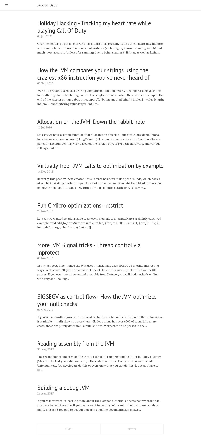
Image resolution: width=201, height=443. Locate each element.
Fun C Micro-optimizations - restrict (80, 205)
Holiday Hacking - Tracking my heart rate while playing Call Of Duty (94, 26)
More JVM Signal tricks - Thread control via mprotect (89, 248)
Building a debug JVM (63, 387)
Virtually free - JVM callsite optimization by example (100, 165)
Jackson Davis (47, 5)
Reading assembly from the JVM (75, 343)
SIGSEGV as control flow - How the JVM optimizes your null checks (97, 300)
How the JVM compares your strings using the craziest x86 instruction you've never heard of (93, 73)
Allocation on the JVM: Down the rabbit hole (91, 121)
